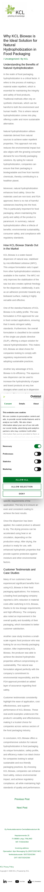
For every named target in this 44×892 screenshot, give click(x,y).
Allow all (22, 480)
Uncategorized (12, 59)
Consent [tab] (8, 404)
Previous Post (22, 799)
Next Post (22, 807)
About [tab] (36, 404)
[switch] (37, 454)
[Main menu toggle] (39, 11)
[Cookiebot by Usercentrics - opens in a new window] (31, 396)
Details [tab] (22, 404)
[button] (32, 10)
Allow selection (22, 487)
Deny (22, 494)
